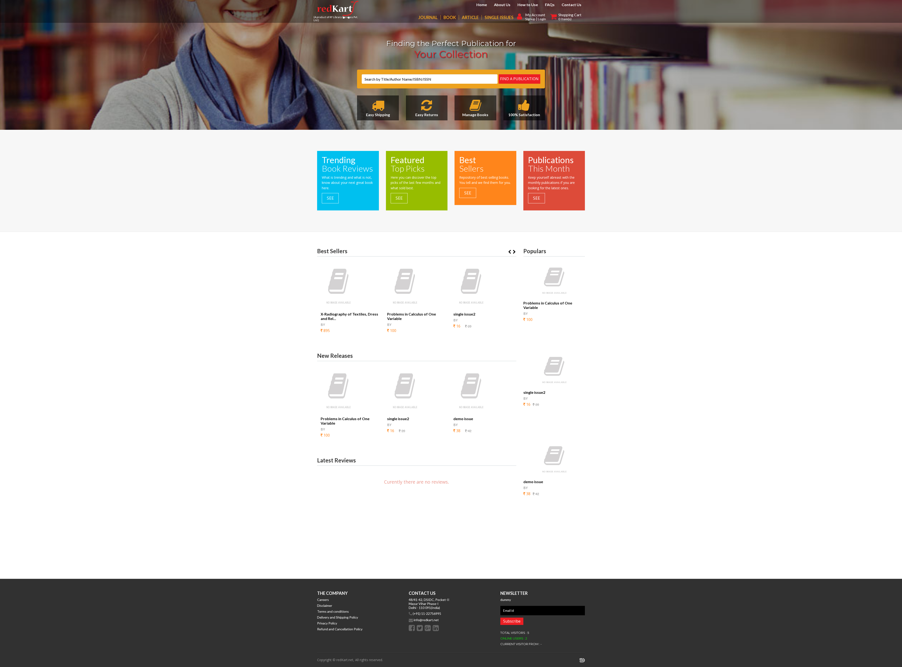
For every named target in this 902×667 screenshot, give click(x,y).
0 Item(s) (565, 19)
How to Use (527, 4)
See (330, 198)
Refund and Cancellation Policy (339, 629)
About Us (502, 4)
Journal (428, 17)
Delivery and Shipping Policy (337, 617)
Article (470, 17)
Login (542, 19)
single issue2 (464, 314)
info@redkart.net (426, 620)
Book (449, 17)
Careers (323, 600)
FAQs (550, 4)
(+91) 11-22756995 (426, 614)
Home (481, 4)
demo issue (463, 418)
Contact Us (571, 4)
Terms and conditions (333, 611)
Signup (530, 19)
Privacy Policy (327, 623)
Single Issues (499, 17)
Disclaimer (324, 606)
